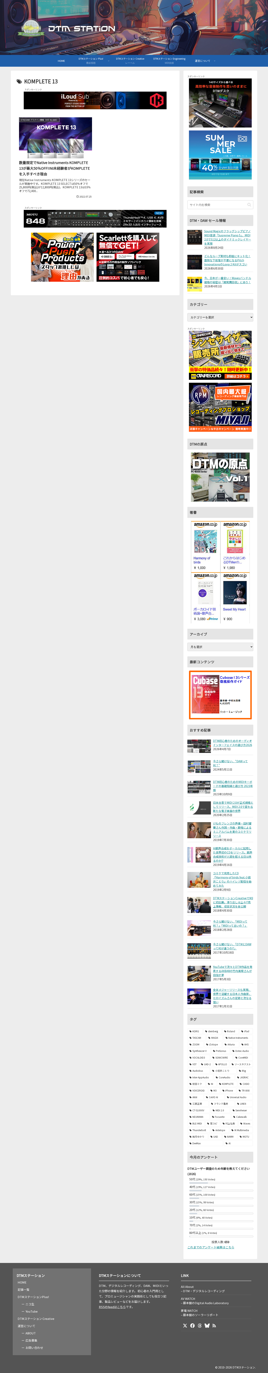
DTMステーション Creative (36, 1319)
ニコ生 (30, 1304)
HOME (22, 1282)
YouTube (32, 1311)
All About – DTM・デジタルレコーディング (203, 1289)
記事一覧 (23, 1289)
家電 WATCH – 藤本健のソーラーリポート (199, 1312)
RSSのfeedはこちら (112, 1307)
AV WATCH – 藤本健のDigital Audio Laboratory (205, 1300)
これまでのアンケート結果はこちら (210, 1247)
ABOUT (31, 1333)
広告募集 (31, 1340)
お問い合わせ (34, 1348)
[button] (249, 204)
